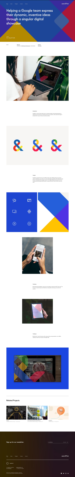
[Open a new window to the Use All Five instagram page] (65, 473)
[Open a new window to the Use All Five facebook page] (61, 473)
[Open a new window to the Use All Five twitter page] (63, 473)
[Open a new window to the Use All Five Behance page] (68, 473)
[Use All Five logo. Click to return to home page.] (65, 3)
